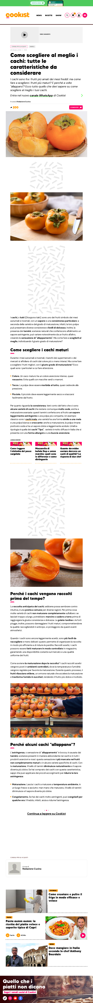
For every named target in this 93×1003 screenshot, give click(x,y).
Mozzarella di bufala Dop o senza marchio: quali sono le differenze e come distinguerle (46, 454)
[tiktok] (5, 998)
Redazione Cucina (24, 102)
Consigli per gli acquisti (19, 46)
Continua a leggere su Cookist (46, 813)
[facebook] (20, 998)
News (39, 15)
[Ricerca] (67, 15)
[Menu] (84, 15)
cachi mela (31, 419)
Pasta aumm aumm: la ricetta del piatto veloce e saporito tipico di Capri (23, 924)
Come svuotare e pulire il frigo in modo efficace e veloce (65, 897)
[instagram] (10, 998)
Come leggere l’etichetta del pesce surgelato (20, 451)
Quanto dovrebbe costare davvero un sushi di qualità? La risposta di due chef (70, 452)
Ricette (48, 15)
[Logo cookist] (17, 15)
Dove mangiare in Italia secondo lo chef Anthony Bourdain (65, 951)
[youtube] (15, 998)
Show (58, 15)
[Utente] (79, 15)
